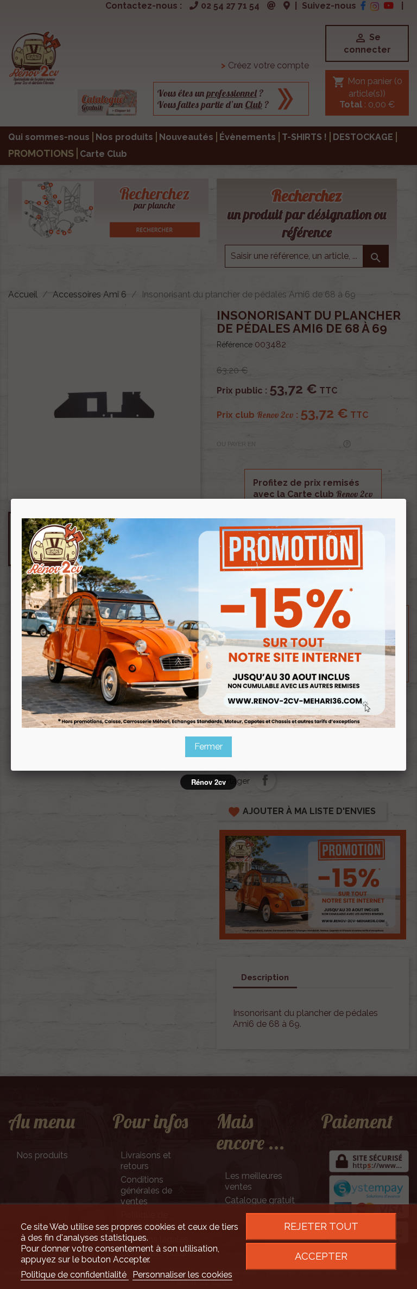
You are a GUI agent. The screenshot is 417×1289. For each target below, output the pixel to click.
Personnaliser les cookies (182, 1274)
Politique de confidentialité (75, 1274)
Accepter (321, 1256)
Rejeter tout (321, 1226)
